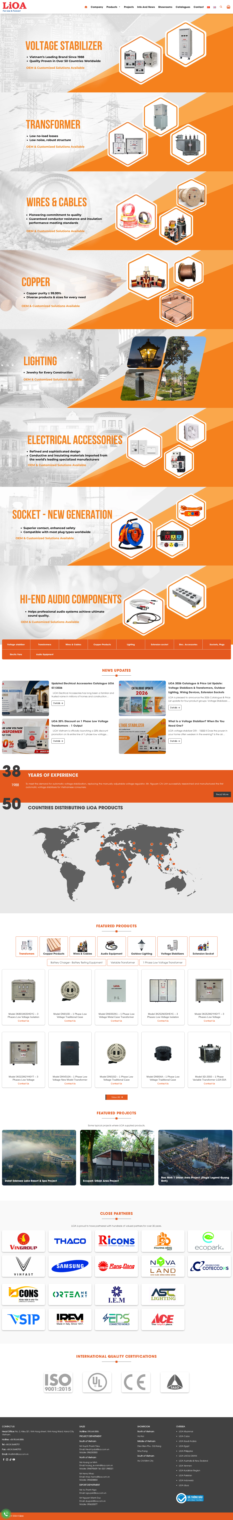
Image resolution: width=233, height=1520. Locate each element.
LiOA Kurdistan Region (189, 1470)
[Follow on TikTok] (10, 1459)
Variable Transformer (123, 962)
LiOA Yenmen (185, 1465)
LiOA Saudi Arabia (187, 1441)
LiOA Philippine (186, 1451)
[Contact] (6, 1514)
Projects (129, 7)
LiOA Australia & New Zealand (193, 1460)
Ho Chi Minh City (145, 1460)
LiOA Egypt (184, 1446)
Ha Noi (140, 1436)
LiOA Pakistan (185, 1475)
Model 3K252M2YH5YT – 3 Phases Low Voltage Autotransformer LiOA (209, 1017)
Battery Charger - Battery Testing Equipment (77, 962)
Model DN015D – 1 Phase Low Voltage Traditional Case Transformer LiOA (116, 1079)
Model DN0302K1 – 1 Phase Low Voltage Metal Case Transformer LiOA (116, 1017)
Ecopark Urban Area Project (101, 1180)
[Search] (221, 7)
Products (111, 7)
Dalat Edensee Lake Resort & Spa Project (31, 1180)
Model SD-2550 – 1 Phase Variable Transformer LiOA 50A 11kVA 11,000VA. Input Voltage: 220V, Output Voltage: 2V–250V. (209, 1081)
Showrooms (165, 7)
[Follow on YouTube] (14, 1459)
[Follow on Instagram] (7, 1459)
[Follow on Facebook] (4, 1459)
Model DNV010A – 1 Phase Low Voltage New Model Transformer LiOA (70, 1079)
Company (97, 7)
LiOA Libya (184, 1485)
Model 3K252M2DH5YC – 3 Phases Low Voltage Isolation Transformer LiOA (163, 1017)
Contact (199, 7)
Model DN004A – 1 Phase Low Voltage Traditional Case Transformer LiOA (163, 1079)
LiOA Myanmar (186, 1431)
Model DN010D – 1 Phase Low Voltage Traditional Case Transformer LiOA (70, 1017)
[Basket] (228, 7)
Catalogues (183, 7)
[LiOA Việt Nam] (15, 7)
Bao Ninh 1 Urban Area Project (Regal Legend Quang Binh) (195, 1179)
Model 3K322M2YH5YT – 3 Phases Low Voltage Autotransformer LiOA (23, 1079)
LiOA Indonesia (186, 1480)
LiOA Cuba (184, 1436)
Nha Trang (142, 1451)
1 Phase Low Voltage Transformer (162, 962)
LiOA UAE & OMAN (188, 1455)
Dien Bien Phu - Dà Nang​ (149, 1446)
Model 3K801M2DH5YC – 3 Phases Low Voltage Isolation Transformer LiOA (23, 1017)
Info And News (146, 7)
